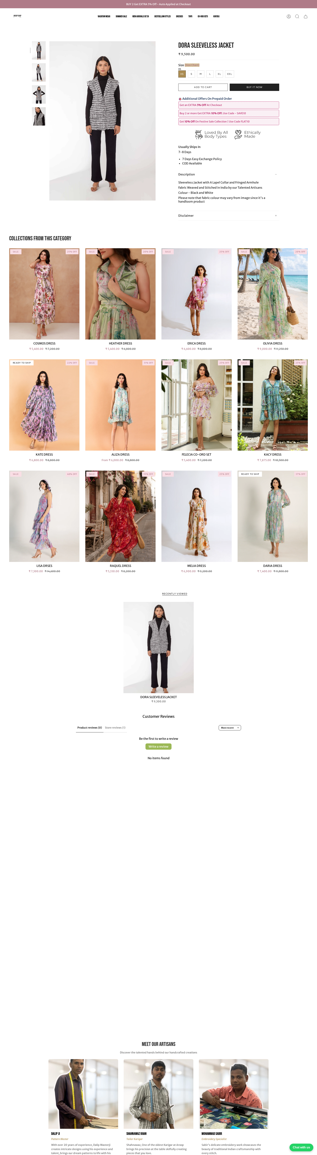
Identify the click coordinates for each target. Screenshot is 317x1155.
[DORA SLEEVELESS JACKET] (158, 647)
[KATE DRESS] (44, 405)
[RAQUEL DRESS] (120, 516)
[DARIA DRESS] (273, 516)
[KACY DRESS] (273, 405)
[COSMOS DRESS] (44, 294)
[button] (297, 16)
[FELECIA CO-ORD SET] (196, 405)
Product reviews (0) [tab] (89, 727)
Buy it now (255, 87)
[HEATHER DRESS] (120, 294)
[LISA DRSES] (44, 516)
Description (186, 174)
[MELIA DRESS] (196, 516)
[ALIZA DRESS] (120, 405)
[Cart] (305, 16)
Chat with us (301, 1147)
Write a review (158, 746)
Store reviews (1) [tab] (115, 727)
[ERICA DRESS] (196, 294)
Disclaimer (186, 215)
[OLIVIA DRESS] (273, 294)
